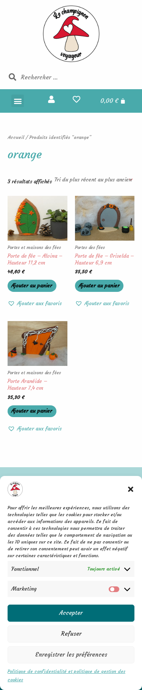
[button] (130, 489)
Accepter (71, 612)
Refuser (71, 633)
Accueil (16, 137)
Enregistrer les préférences (71, 654)
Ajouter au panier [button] (31, 285)
